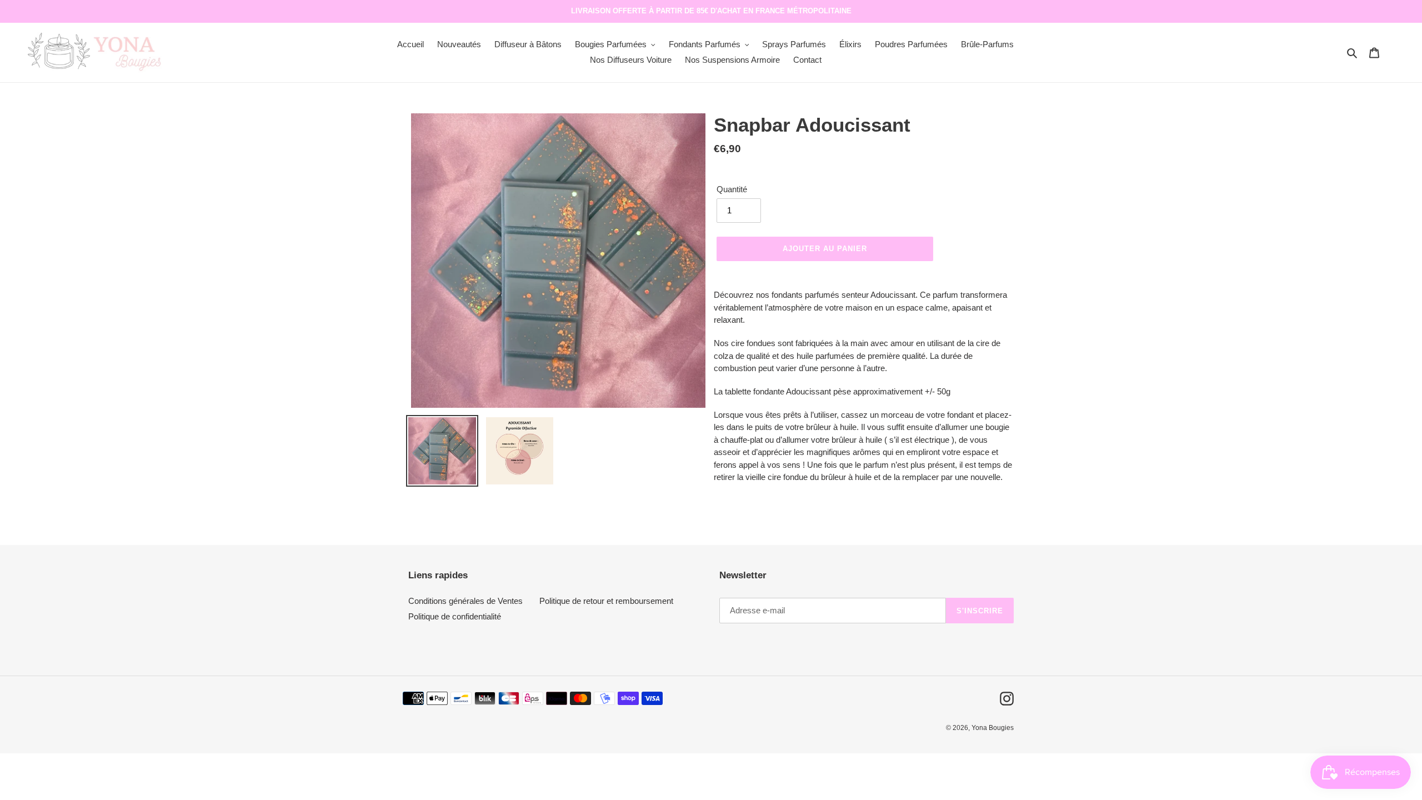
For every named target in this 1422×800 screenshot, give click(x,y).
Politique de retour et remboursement (606, 601)
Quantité (732, 189)
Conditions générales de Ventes (465, 601)
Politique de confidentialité (454, 616)
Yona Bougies (993, 728)
